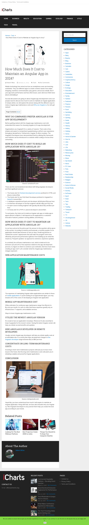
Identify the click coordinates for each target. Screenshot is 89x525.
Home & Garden (70, 136)
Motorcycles (69, 153)
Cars (66, 69)
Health (26, 18)
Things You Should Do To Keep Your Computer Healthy (47, 434)
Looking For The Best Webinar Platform (12, 433)
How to (67, 139)
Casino (67, 71)
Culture (67, 82)
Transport (68, 209)
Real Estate (69, 174)
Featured (68, 101)
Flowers (67, 107)
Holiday (67, 131)
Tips (66, 204)
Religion (67, 180)
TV (66, 215)
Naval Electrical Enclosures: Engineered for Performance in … (47, 490)
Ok (45, 522)
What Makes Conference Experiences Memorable (46, 505)
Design (67, 85)
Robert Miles (11, 82)
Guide (67, 120)
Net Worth (68, 161)
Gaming (48, 18)
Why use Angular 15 (40, 105)
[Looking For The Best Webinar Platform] (13, 424)
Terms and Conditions (23, 2)
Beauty (67, 58)
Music (67, 158)
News (67, 163)
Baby (67, 55)
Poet (66, 172)
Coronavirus (69, 77)
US (66, 220)
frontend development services (30, 193)
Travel (14, 25)
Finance (70, 18)
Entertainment (70, 93)
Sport (67, 196)
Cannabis (68, 66)
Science (67, 182)
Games (67, 115)
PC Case (68, 166)
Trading (67, 207)
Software (68, 193)
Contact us (4, 2)
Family (67, 96)
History (67, 126)
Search (75, 40)
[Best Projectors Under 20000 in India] (30, 424)
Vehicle (67, 223)
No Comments (45, 82)
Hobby (67, 128)
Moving (67, 155)
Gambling (68, 112)
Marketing (68, 150)
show (18, 112)
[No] (87, 521)
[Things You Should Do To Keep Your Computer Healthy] (48, 424)
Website (68, 226)
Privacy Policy (12, 2)
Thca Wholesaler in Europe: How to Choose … (47, 498)
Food (67, 109)
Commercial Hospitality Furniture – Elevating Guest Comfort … (46, 481)
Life (66, 147)
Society (67, 190)
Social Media (69, 188)
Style (79, 18)
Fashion (67, 99)
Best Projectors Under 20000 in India (30, 433)
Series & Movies (70, 185)
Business (15, 18)
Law (66, 145)
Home (6, 18)
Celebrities (68, 74)
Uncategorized (70, 218)
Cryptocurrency (70, 80)
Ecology (59, 18)
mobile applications (13, 295)
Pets (66, 169)
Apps (67, 53)
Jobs (66, 142)
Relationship (69, 177)
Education (37, 18)
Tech (6, 25)
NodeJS (9, 199)
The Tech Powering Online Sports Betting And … (46, 512)
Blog (66, 61)
